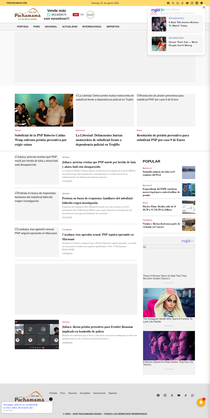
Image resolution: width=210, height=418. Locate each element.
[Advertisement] (105, 57)
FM (82, 15)
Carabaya (67, 230)
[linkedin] (197, 3)
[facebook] (168, 3)
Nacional (51, 26)
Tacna (18, 130)
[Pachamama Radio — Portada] (28, 14)
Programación (17, 3)
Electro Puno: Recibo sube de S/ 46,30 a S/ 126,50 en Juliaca (159, 208)
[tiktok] (182, 3)
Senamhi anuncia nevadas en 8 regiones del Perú (159, 173)
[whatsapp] (178, 3)
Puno (36, 26)
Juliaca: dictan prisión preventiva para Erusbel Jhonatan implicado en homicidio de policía (97, 329)
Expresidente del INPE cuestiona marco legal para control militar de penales (161, 192)
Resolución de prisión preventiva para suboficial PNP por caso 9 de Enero (163, 137)
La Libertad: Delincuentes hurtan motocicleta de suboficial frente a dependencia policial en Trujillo (99, 140)
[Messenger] (201, 3)
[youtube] (187, 3)
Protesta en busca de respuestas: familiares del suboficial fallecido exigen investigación (97, 200)
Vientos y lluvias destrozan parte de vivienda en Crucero (161, 225)
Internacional (92, 26)
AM (75, 15)
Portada (22, 26)
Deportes (113, 26)
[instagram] (192, 3)
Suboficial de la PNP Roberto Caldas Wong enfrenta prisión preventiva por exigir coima (41, 140)
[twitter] (173, 3)
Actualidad (69, 26)
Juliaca (66, 157)
